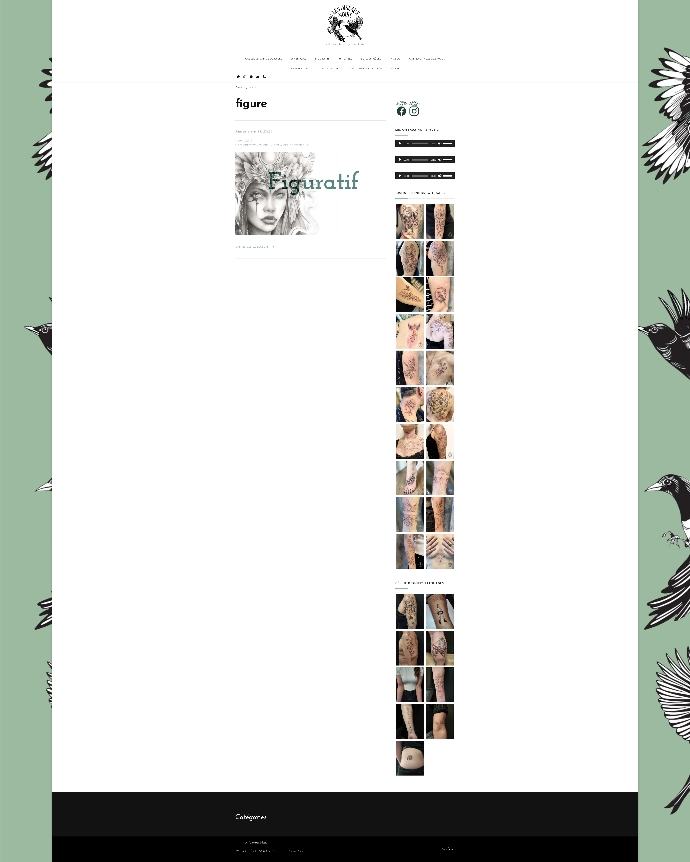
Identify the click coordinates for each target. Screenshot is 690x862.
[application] (425, 143)
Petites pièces (371, 59)
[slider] (448, 143)
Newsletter (299, 68)
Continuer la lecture (252, 247)
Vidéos (395, 59)
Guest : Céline (328, 68)
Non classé (243, 141)
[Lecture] (400, 143)
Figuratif (322, 59)
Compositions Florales (263, 59)
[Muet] (440, 143)
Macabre (345, 59)
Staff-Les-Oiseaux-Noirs (254, 145)
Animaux (298, 59)
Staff (395, 68)
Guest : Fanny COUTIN (365, 68)
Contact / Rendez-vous (427, 59)
